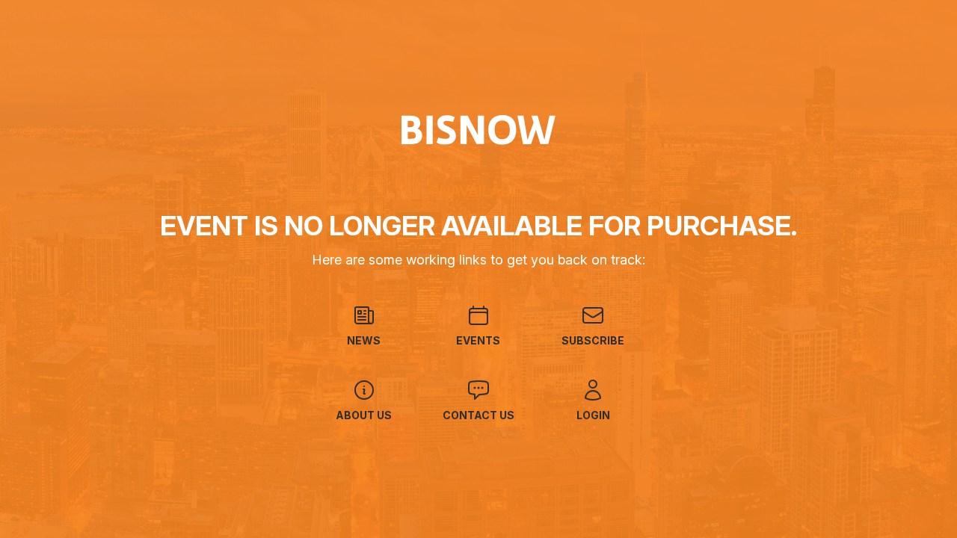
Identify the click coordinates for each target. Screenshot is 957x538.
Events (478, 340)
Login (593, 415)
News (364, 340)
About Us (364, 415)
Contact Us (478, 415)
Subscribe (592, 340)
